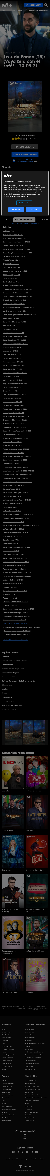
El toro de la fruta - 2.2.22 (12, 445)
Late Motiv (30, 830)
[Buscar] (22, 5)
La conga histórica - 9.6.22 (12, 267)
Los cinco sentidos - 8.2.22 (12, 435)
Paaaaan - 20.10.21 (10, 587)
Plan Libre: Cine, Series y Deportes (36, 1098)
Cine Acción (5, 1040)
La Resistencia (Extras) (35, 951)
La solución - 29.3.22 (10, 351)
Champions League (8, 1083)
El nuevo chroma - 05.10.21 (13, 605)
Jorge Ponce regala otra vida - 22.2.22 (17, 416)
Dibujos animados (30, 1060)
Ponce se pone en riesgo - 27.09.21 (15, 613)
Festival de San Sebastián (33, 1058)
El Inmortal (28, 1040)
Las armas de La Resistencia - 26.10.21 (17, 576)
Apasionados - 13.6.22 (11, 264)
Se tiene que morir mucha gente (35, 1043)
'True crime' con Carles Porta (34, 1055)
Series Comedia (7, 1060)
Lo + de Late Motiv (9, 993)
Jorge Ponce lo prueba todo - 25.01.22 (17, 456)
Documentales (6, 1063)
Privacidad (34, 1159)
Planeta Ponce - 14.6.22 (11, 260)
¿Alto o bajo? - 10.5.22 (11, 318)
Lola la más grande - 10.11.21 (13, 554)
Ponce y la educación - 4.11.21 (14, 565)
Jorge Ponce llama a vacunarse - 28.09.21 (18, 609)
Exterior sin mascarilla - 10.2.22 (14, 427)
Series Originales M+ (8, 1055)
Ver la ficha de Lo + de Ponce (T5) (15, 640)
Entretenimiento (7, 1066)
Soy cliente (27, 146)
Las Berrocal (29, 1049)
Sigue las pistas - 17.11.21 (11, 540)
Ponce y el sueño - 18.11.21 (12, 536)
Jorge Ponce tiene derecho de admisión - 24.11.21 (21, 525)
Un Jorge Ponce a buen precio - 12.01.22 (17, 482)
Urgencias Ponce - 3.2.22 (12, 442)
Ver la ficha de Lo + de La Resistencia (25, 223)
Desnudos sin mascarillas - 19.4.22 (15, 344)
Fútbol (21, 10)
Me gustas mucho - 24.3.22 (13, 362)
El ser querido (29, 1029)
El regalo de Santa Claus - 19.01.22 (15, 467)
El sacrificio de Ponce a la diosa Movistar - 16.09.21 (21, 627)
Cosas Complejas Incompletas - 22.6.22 (17, 253)
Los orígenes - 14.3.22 (11, 376)
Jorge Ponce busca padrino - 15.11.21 (16, 547)
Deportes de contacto (9, 1109)
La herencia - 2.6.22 (10, 278)
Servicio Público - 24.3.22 (12, 358)
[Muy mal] (13, 138)
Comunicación (29, 1120)
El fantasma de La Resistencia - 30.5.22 (17, 289)
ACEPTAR (33, 210)
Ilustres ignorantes (33, 791)
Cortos (4, 1043)
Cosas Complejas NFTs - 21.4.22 (14, 340)
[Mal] (15, 138)
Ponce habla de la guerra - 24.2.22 (15, 409)
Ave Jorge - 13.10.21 (10, 598)
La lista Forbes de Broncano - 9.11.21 (16, 562)
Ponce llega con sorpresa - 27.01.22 (16, 449)
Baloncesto (5, 1098)
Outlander (28, 1046)
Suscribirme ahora (33, 5)
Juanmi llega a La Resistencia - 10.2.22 (17, 431)
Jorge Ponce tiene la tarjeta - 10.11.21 (16, 558)
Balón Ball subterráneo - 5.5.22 (14, 322)
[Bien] (21, 138)
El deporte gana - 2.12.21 (12, 511)
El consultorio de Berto (35, 870)
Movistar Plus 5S (30, 1069)
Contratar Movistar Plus (32, 1095)
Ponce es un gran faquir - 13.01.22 (15, 478)
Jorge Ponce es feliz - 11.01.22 (14, 485)
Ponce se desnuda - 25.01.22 (13, 453)
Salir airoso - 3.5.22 (10, 325)
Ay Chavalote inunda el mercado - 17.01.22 (18, 474)
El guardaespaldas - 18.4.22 (13, 347)
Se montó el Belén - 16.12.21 (13, 496)
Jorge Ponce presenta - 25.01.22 (15, 460)
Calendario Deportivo (8, 1115)
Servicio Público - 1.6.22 (11, 282)
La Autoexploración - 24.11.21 (13, 529)
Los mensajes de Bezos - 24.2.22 (14, 405)
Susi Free (29, 993)
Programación (6, 1120)
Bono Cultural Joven (31, 1112)
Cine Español (6, 1035)
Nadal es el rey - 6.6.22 (11, 275)
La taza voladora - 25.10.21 (13, 580)
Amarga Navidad (30, 1038)
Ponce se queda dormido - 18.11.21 (15, 533)
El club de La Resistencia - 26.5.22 (15, 293)
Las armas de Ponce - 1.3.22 (13, 398)
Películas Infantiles (8, 1049)
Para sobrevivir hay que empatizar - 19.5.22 (19, 307)
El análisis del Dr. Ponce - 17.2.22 (15, 420)
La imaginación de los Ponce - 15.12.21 (17, 500)
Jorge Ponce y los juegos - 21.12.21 (15, 493)
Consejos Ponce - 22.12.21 (12, 489)
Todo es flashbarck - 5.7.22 (13, 235)
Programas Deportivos (32, 1063)
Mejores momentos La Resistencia (35, 910)
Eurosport (5, 1112)
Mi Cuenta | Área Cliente (32, 1086)
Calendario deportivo (38, 10)
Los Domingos (29, 1035)
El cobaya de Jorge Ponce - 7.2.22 (15, 438)
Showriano (6, 870)
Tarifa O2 (28, 1115)
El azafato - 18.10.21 (10, 594)
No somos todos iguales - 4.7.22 (14, 238)
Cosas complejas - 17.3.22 (12, 369)
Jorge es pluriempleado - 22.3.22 (15, 365)
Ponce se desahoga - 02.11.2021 (14, 569)
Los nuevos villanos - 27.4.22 (13, 333)
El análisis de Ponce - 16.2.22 (13, 424)
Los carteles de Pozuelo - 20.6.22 (15, 256)
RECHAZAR (16, 210)
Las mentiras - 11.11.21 (11, 551)
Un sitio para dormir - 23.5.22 (14, 304)
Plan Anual (28, 1109)
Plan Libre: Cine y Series (32, 1100)
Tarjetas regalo (29, 1118)
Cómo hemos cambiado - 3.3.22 (15, 395)
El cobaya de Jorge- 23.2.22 (13, 413)
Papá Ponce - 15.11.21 (10, 544)
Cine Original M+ (7, 1032)
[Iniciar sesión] (46, 5)
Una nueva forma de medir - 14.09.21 (16, 634)
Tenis (3, 1100)
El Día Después (6, 1092)
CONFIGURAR (24, 203)
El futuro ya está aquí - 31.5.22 (14, 285)
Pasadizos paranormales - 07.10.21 (15, 602)
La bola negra (29, 1032)
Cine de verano (7, 1046)
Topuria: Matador (7, 1106)
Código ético (29, 1092)
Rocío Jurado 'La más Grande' (34, 1052)
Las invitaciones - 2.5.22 (12, 329)
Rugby (4, 1103)
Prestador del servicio (11, 1159)
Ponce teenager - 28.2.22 (12, 402)
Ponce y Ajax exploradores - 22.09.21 (16, 616)
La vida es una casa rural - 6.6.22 (15, 271)
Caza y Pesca (29, 1066)
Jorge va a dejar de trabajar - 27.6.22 (16, 249)
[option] (14, 732)
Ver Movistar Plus (30, 1080)
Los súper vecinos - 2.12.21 (12, 507)
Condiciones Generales (32, 1089)
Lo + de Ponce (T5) (24, 219)
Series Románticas (7, 1058)
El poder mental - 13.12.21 (12, 504)
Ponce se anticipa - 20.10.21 (13, 583)
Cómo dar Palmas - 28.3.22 (13, 355)
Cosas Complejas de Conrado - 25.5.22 (17, 296)
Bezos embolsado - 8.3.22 (12, 387)
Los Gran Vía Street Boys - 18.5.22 (15, 311)
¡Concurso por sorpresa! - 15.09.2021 (16, 631)
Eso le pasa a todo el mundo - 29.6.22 (16, 242)
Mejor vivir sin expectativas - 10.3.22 (16, 384)
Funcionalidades (30, 1083)
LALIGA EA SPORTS (7, 1086)
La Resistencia (8, 830)
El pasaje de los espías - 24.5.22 (14, 300)
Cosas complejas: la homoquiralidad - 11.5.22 (19, 315)
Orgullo (4, 1069)
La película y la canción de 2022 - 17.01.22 (18, 471)
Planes (27, 1103)
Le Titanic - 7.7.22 (9, 231)
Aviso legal (24, 1159)
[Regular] (18, 138)
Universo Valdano (7, 1095)
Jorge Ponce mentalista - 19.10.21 (15, 591)
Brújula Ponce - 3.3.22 (11, 391)
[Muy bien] (24, 138)
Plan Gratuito (29, 1106)
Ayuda (25, 1138)
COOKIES (42, 1159)
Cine (13, 10)
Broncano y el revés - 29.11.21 (13, 522)
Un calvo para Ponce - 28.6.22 (14, 245)
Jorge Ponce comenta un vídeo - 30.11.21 (18, 514)
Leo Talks (6, 791)
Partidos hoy (6, 1118)
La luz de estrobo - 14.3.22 (12, 380)
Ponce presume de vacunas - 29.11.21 (16, 518)
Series (4, 10)
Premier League (7, 1089)
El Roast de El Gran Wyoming (10, 910)
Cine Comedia (6, 1038)
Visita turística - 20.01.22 (12, 464)
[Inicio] (7, 5)
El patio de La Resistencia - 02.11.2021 (17, 573)
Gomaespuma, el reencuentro (9, 952)
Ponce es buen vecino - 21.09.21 (14, 620)
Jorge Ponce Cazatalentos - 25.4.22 (16, 336)
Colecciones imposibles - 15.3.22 (15, 373)
